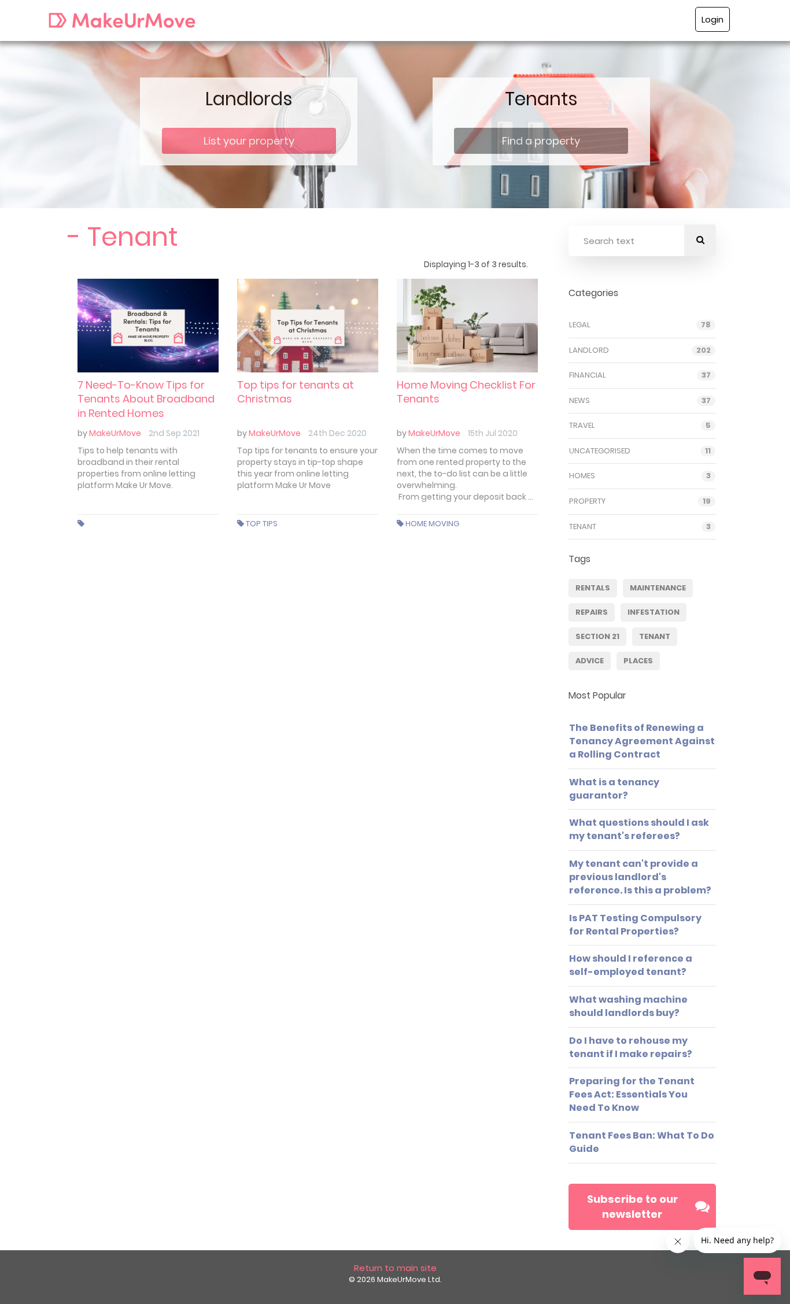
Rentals (592, 587)
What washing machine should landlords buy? (628, 1006)
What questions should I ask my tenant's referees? (639, 829)
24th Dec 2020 (337, 433)
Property (587, 501)
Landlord (589, 350)
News (579, 401)
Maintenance (658, 587)
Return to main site (395, 1268)
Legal (579, 325)
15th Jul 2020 (493, 433)
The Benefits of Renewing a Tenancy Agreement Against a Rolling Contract (642, 741)
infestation (653, 612)
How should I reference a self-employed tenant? (630, 965)
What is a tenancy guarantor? (614, 788)
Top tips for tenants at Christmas (295, 392)
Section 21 (597, 636)
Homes (582, 476)
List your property (249, 141)
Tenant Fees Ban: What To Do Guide (641, 1142)
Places (638, 660)
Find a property (541, 141)
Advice (589, 660)
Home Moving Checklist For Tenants (466, 392)
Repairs (591, 612)
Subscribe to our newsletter (632, 1206)
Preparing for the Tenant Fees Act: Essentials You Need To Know (632, 1094)
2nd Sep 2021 (174, 433)
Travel (582, 425)
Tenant (582, 527)
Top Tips (262, 523)
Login (712, 19)
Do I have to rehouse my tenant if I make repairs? (630, 1047)
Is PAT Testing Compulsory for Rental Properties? (635, 924)
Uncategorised (599, 451)
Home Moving (432, 523)
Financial (587, 375)
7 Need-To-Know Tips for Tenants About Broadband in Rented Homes (146, 399)
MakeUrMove (115, 433)
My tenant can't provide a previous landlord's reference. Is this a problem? (640, 877)
